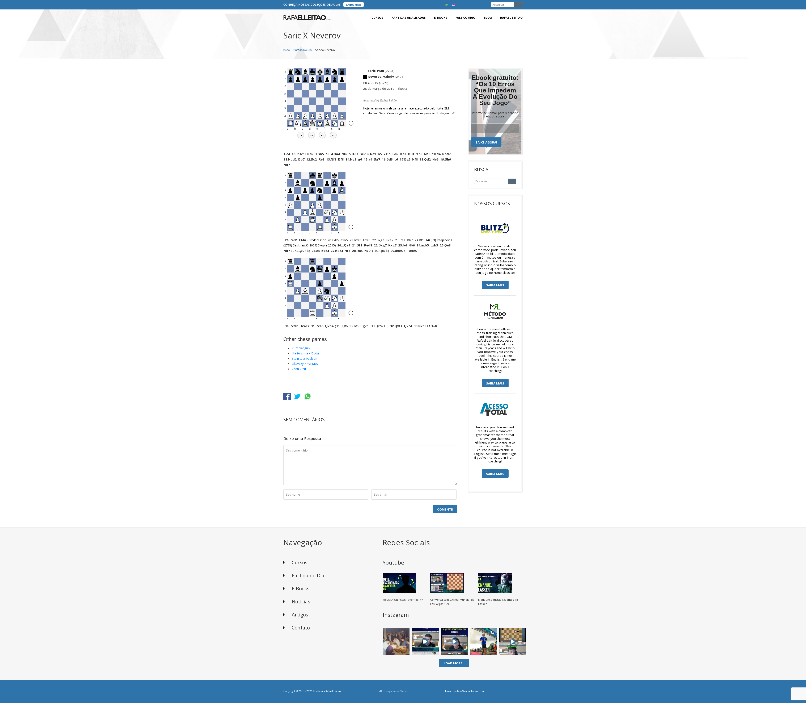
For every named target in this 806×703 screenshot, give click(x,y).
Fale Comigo (465, 18)
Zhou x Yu (299, 369)
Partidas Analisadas (408, 18)
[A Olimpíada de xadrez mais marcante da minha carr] (396, 641)
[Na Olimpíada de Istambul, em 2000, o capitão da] (425, 641)
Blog (488, 18)
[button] (300, 135)
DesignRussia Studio (396, 691)
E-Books (301, 588)
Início (286, 50)
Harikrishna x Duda (305, 353)
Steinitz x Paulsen (304, 358)
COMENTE (445, 509)
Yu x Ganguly (301, 348)
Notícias (301, 601)
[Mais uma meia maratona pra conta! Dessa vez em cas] (483, 641)
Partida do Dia (302, 50)
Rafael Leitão (511, 18)
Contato (301, 627)
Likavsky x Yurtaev (305, 363)
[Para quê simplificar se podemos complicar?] (512, 641)
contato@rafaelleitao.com (468, 691)
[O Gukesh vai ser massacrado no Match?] (454, 641)
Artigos (300, 614)
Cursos (377, 18)
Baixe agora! (486, 142)
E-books (440, 18)
